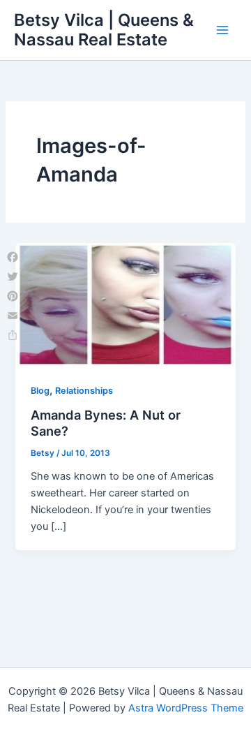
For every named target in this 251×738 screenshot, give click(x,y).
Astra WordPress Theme (185, 708)
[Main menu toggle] (222, 30)
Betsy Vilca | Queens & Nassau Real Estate (104, 30)
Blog (40, 390)
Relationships (84, 390)
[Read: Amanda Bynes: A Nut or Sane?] (125, 303)
